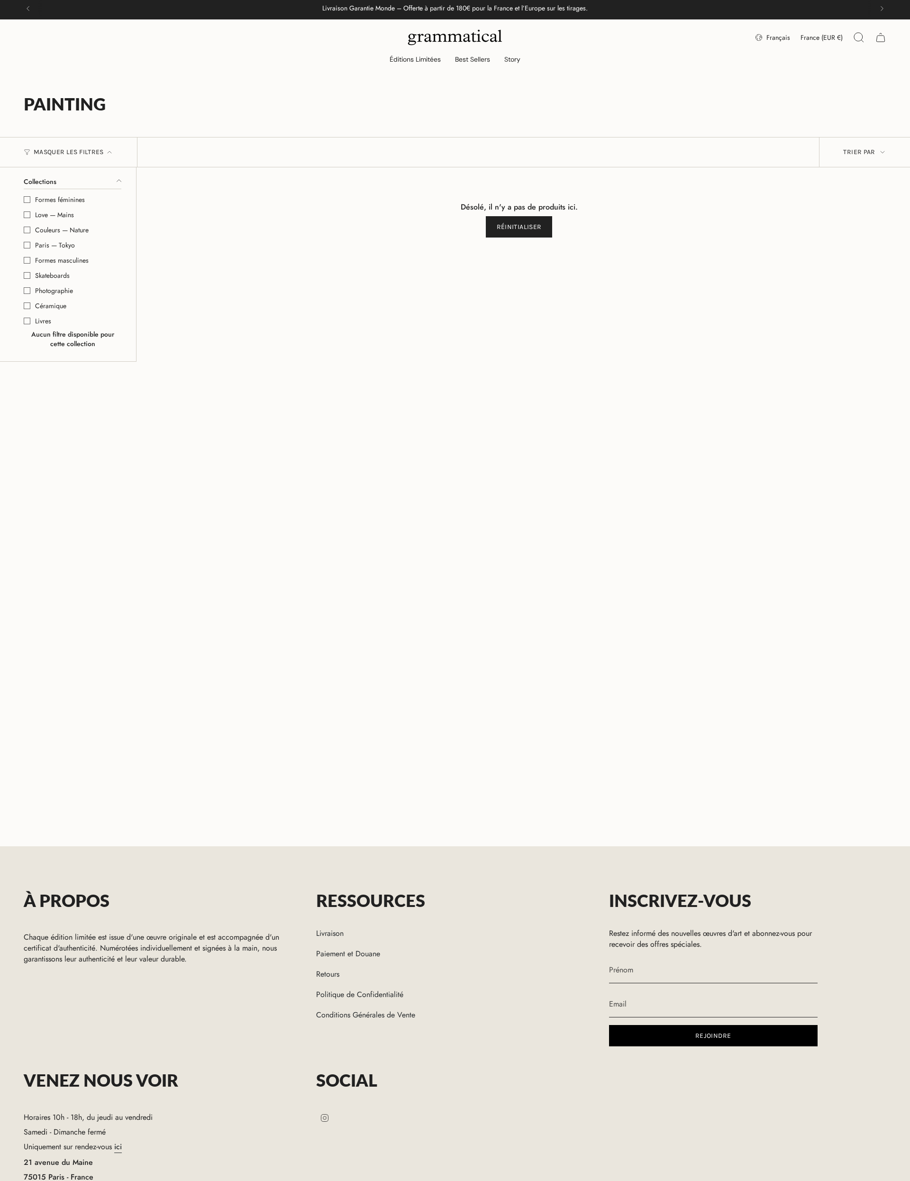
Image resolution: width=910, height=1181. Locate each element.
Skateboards (52, 275)
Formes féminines (60, 199)
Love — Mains (54, 215)
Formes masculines (62, 260)
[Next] (882, 8)
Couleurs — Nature (62, 230)
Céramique (50, 306)
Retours (327, 974)
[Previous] (28, 8)
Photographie (54, 290)
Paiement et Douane (348, 953)
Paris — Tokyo (55, 245)
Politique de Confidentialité (359, 994)
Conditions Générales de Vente (365, 1014)
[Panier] (881, 37)
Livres (43, 321)
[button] (415, 60)
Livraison (330, 933)
